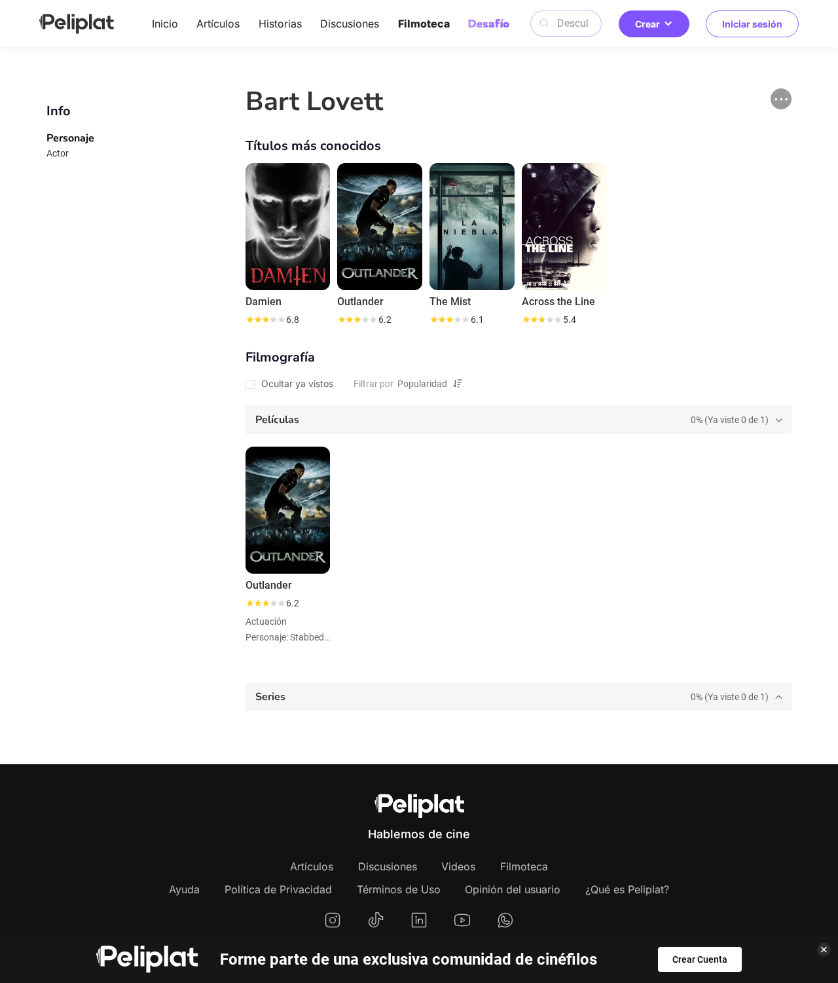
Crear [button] (647, 23)
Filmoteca (424, 23)
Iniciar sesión (752, 23)
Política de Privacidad (278, 889)
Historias (280, 23)
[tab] (519, 419)
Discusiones (349, 23)
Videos (458, 866)
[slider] (265, 319)
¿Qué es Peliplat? (627, 889)
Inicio (165, 23)
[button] (781, 98)
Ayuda (184, 889)
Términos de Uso (399, 889)
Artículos (218, 23)
